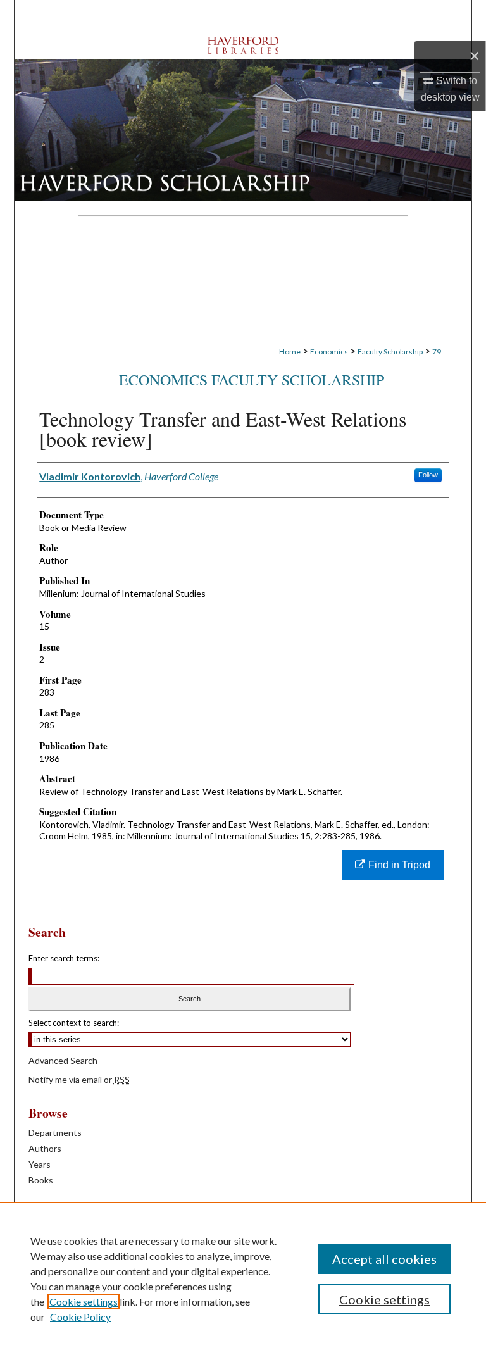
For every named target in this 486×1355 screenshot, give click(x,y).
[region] (243, 1278)
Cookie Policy (80, 1317)
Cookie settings (83, 1302)
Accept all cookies (384, 1258)
